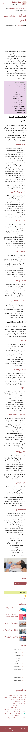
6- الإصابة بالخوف (19, 110)
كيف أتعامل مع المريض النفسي (16, 85)
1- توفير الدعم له (19, 87)
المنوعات (19, 672)
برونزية (8, 54)
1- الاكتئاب (20, 101)
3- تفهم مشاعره (19, 91)
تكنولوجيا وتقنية (17, 677)
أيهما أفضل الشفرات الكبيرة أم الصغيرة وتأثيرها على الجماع (11, 615)
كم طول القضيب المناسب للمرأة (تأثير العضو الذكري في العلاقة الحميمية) (11, 623)
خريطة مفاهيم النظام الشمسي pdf (19, 700)
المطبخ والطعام (17, 666)
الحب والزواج (18, 655)
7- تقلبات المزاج (19, 112)
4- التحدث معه (19, 93)
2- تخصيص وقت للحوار (17, 89)
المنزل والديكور (17, 669)
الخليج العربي (18, 658)
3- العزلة (21, 104)
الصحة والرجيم (18, 661)
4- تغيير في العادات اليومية (17, 106)
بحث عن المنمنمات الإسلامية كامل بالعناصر (17, 708)
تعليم (20, 675)
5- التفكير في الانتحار (18, 108)
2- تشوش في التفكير (18, 103)
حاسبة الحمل (18, 686)
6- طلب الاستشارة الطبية (17, 97)
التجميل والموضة (17, 653)
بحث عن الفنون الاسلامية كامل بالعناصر (18, 696)
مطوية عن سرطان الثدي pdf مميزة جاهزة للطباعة (15, 710)
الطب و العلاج (18, 664)
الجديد (11, 3)
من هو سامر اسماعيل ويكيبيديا (20, 702)
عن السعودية (18, 683)
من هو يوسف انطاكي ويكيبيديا (20, 704)
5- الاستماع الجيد (19, 95)
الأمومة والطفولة (17, 650)
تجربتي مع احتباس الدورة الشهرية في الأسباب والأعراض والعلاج (10, 637)
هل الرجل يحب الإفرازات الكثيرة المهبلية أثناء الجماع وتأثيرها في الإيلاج (10, 630)
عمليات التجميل (17, 680)
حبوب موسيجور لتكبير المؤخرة (20, 706)
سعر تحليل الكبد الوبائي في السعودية (10, 608)
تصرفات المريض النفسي (18, 98)
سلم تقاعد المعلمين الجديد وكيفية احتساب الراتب (15, 698)
